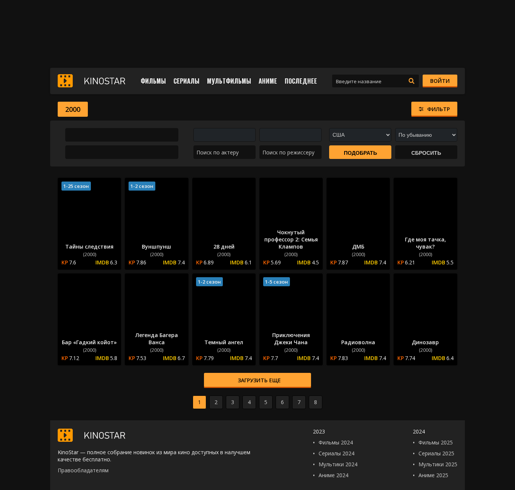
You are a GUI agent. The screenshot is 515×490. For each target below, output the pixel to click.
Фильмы (153, 80)
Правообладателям (83, 470)
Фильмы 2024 (336, 442)
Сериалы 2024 (336, 453)
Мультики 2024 (338, 464)
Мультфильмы (229, 80)
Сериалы (186, 80)
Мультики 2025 (437, 464)
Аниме (268, 80)
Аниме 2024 (333, 475)
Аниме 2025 (433, 475)
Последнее (301, 80)
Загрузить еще (259, 380)
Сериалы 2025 (436, 453)
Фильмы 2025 (435, 442)
